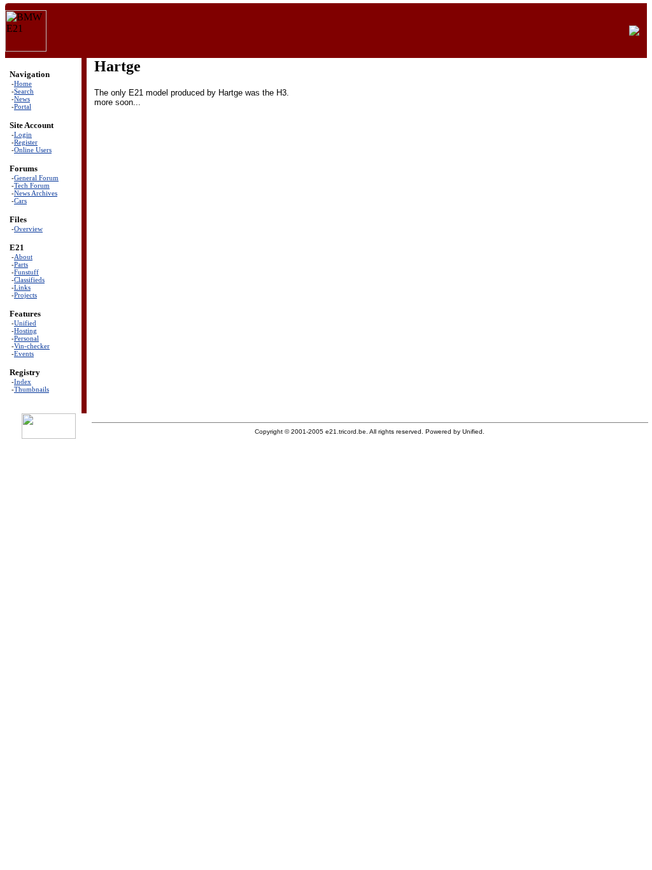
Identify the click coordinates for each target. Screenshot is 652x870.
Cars (20, 200)
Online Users (33, 149)
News (22, 99)
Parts (21, 264)
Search (24, 91)
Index (22, 381)
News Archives (35, 193)
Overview (28, 228)
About (23, 256)
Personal (26, 338)
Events (24, 353)
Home (23, 83)
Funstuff (26, 272)
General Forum (36, 178)
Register (26, 142)
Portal (22, 106)
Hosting (25, 330)
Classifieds (29, 279)
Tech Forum (32, 185)
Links (22, 287)
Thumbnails (31, 389)
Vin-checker (32, 346)
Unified (25, 323)
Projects (25, 295)
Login (23, 134)
